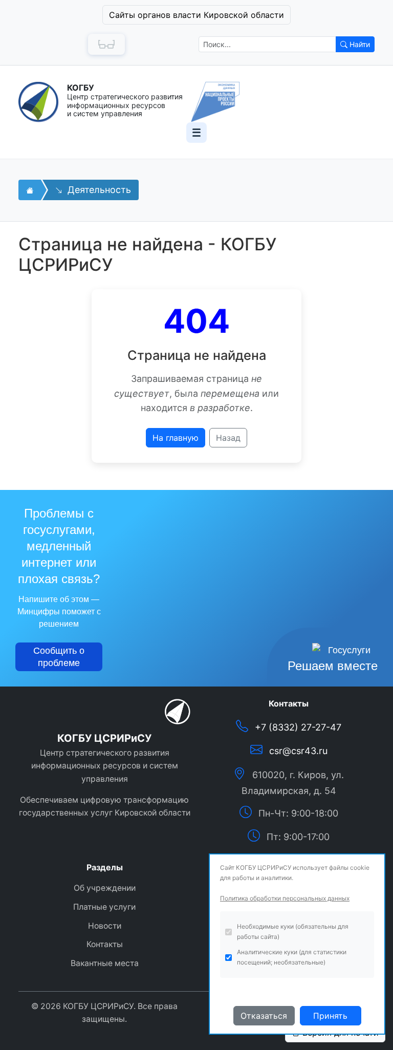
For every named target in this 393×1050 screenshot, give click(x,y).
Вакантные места (105, 963)
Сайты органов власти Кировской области (196, 15)
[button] (196, 15)
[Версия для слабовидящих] (106, 44)
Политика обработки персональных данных (285, 898)
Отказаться (264, 1016)
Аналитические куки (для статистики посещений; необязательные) (291, 957)
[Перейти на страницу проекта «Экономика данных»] (215, 101)
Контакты (104, 944)
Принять (330, 1016)
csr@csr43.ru (298, 750)
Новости (104, 926)
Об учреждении (105, 888)
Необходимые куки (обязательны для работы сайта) (292, 931)
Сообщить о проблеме (58, 657)
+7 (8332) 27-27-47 (298, 727)
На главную (175, 438)
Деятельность (98, 189)
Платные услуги (104, 907)
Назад (228, 438)
